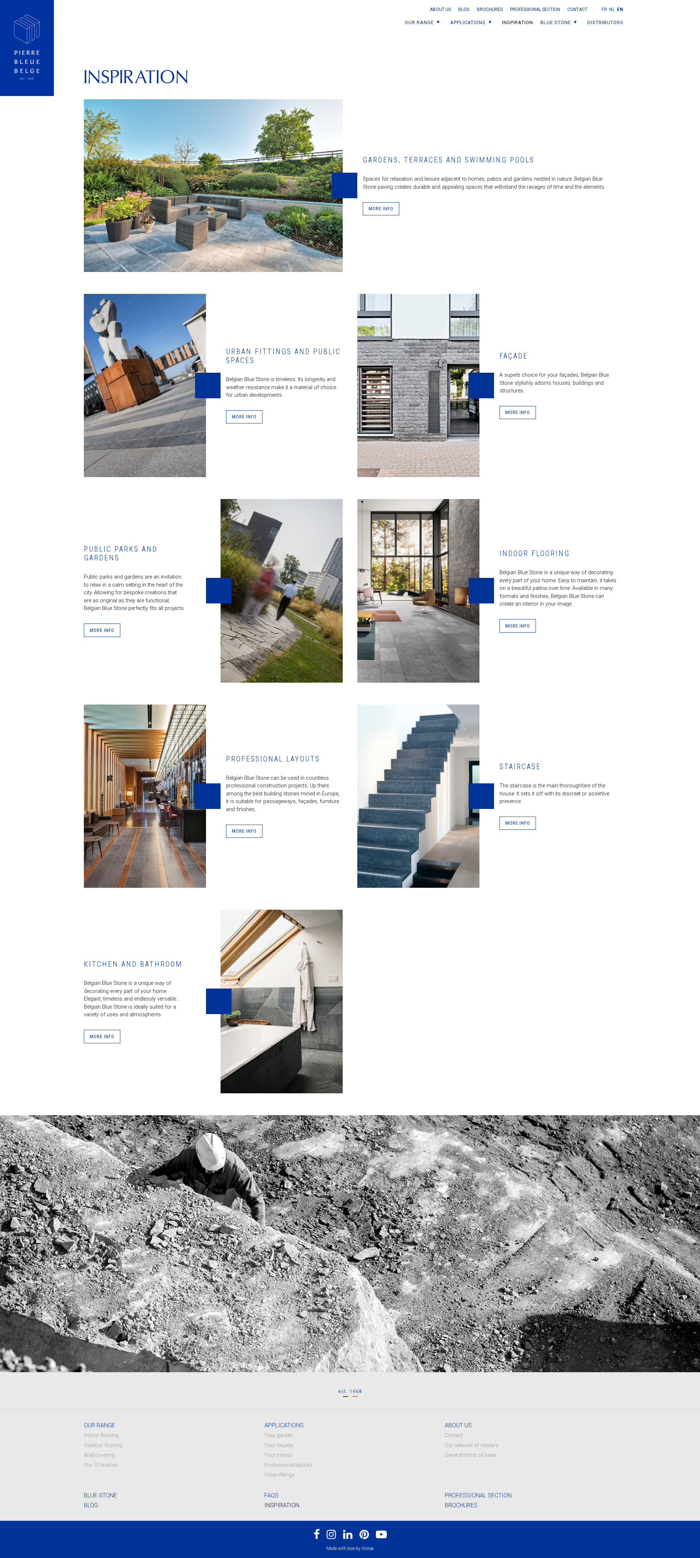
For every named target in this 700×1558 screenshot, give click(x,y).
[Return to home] (27, 48)
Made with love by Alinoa (350, 1548)
